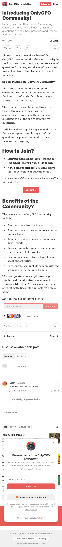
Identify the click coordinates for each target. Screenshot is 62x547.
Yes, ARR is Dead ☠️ (14, 434)
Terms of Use (44, 504)
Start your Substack (25, 538)
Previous (11, 336)
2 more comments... (11, 412)
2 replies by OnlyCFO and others (26, 399)
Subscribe (45, 4)
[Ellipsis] (58, 382)
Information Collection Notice (36, 506)
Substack (19, 544)
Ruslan (12, 382)
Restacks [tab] (21, 356)
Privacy (28, 533)
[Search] (57, 427)
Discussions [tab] (24, 427)
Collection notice (45, 533)
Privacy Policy (31, 509)
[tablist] (14, 356)
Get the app (42, 538)
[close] (53, 442)
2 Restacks (36, 316)
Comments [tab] (9, 356)
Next (52, 336)
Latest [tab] (13, 427)
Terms (34, 533)
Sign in (56, 4)
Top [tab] (5, 427)
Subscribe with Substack (33, 497)
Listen (56, 41)
